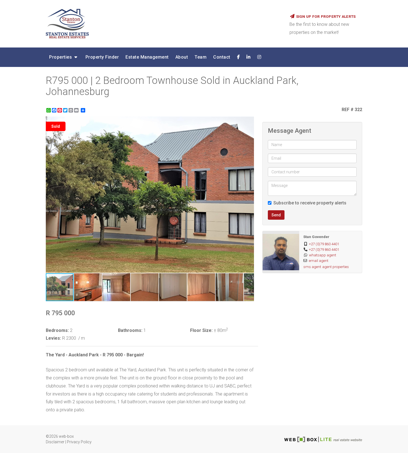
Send (276, 215)
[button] (249, 121)
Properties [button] (61, 57)
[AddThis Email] (77, 110)
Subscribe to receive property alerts (309, 203)
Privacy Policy (79, 442)
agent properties (335, 266)
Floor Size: (201, 330)
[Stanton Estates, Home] (163, 23)
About (181, 57)
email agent (318, 260)
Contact (221, 57)
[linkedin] (248, 57)
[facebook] (238, 57)
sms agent (312, 266)
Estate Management (147, 57)
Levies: (53, 338)
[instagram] (259, 57)
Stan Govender (316, 236)
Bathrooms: (130, 330)
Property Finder (102, 57)
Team (200, 57)
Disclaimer (55, 442)
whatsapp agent (322, 255)
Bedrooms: (57, 330)
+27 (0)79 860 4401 (324, 244)
